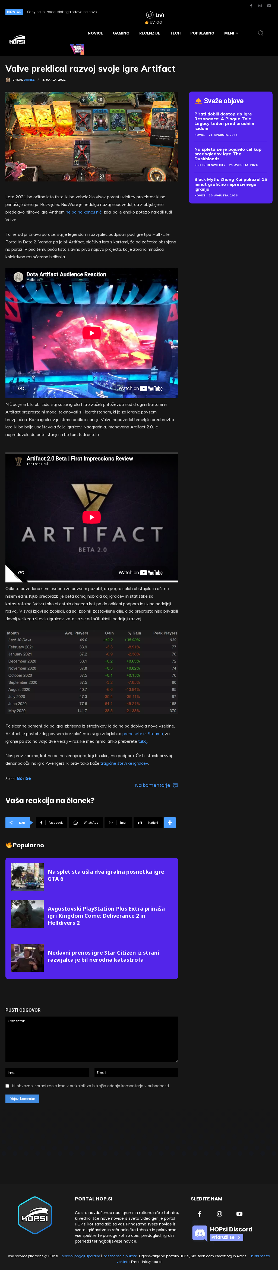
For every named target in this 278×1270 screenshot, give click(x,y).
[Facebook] (251, 6)
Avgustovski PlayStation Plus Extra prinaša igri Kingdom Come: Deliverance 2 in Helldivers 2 (106, 915)
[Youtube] (269, 6)
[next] (130, 11)
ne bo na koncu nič (84, 212)
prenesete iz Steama (142, 733)
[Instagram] (260, 6)
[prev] (121, 11)
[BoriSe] (8, 79)
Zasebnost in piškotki (120, 1256)
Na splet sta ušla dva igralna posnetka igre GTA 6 (106, 875)
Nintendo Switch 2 (210, 165)
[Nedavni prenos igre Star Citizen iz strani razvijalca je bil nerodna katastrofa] (27, 958)
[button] (261, 33)
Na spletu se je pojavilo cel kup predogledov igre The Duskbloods (227, 153)
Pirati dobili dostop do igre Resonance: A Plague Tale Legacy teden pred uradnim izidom (224, 121)
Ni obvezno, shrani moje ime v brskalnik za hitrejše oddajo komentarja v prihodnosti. (91, 1086)
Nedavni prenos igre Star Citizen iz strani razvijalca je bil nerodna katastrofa (103, 956)
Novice (199, 135)
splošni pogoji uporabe (81, 1256)
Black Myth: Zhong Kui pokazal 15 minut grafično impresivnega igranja (230, 184)
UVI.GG (156, 22)
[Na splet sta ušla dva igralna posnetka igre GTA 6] (27, 877)
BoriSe (29, 80)
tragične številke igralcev (124, 763)
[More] (170, 822)
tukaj (142, 741)
